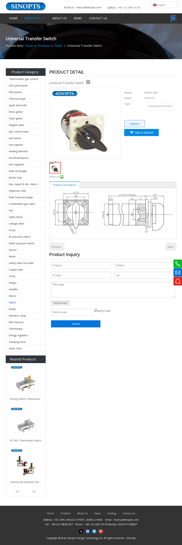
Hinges (13, 282)
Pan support (16, 144)
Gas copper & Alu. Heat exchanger (27, 184)
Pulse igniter (16, 118)
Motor (12, 296)
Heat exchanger (18, 171)
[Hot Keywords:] (173, 18)
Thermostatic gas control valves (27, 79)
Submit (76, 323)
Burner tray (15, 177)
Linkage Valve (16, 223)
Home (50, 513)
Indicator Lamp (17, 315)
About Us (82, 513)
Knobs (12, 309)
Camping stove (17, 342)
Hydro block (15, 217)
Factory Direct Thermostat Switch (26, 399)
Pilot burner (15, 92)
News (97, 513)
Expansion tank (17, 190)
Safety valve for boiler (21, 263)
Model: (128, 92)
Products (65, 513)
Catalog (111, 513)
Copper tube (16, 269)
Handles (13, 289)
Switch (12, 302)
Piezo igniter (16, 112)
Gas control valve (19, 131)
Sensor (13, 250)
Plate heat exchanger (21, 197)
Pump (12, 230)
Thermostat (15, 328)
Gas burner (15, 138)
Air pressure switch (19, 236)
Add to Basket (144, 132)
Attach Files (60, 303)
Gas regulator (16, 164)
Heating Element (18, 151)
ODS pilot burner (18, 85)
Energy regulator (18, 335)
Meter (12, 256)
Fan (11, 210)
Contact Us (128, 513)
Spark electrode (18, 105)
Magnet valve (16, 125)
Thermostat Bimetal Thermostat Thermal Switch (26, 482)
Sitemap (131, 538)
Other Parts (15, 348)
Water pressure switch (21, 243)
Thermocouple (17, 98)
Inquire (134, 124)
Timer (12, 276)
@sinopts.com (130, 519)
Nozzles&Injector (19, 158)
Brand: (128, 98)
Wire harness (16, 322)
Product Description (64, 185)
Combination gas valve (22, 204)
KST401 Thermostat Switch (25, 440)
